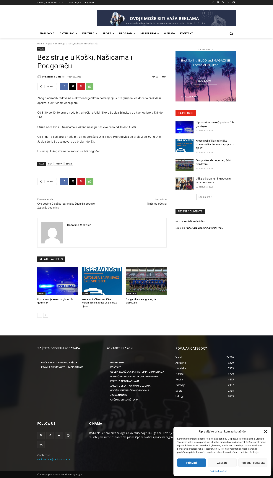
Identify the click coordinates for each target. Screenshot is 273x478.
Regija (41, 293)
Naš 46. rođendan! (194, 221)
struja (69, 163)
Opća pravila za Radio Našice (59, 362)
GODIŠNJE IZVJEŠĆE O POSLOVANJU (130, 390)
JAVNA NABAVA (118, 395)
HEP (50, 163)
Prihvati (191, 462)
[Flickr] (59, 435)
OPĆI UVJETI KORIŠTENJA (124, 399)
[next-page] (45, 315)
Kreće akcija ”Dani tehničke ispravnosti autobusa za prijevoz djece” (99, 302)
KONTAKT (115, 367)
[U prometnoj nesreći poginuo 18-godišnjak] (57, 281)
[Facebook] (213, 3)
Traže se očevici (157, 203)
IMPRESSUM (117, 362)
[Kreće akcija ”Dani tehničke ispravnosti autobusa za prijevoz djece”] (102, 281)
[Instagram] (218, 3)
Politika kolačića (218, 471)
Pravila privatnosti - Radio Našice (62, 367)
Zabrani (222, 462)
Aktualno (131, 293)
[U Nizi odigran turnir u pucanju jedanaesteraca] (185, 183)
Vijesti (49, 43)
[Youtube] (233, 3)
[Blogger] (41, 435)
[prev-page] (39, 315)
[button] (265, 431)
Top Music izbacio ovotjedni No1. (204, 227)
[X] (223, 3)
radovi (59, 163)
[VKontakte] (41, 444)
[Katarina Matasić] (39, 77)
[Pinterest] (81, 86)
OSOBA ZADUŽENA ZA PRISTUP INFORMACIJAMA (137, 371)
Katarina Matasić (54, 76)
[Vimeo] (228, 3)
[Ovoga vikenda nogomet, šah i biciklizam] (146, 281)
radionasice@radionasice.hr (53, 459)
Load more (204, 196)
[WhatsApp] (89, 86)
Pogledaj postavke (252, 462)
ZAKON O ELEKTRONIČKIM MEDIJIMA (130, 385)
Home (40, 43)
